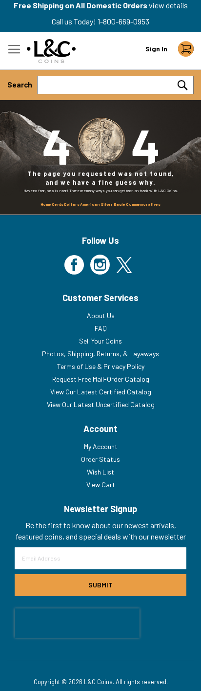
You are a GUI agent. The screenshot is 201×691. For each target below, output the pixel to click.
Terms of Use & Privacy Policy (100, 366)
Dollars (72, 204)
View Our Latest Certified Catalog (100, 392)
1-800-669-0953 (123, 21)
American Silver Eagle (102, 204)
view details (168, 5)
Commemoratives (143, 204)
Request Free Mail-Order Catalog (100, 379)
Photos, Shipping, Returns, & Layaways (100, 353)
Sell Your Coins (100, 341)
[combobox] (115, 85)
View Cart (100, 484)
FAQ (101, 328)
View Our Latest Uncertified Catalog (101, 404)
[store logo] (51, 51)
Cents (57, 204)
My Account (101, 446)
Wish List (100, 472)
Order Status (100, 459)
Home (45, 204)
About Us (101, 315)
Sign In (156, 48)
